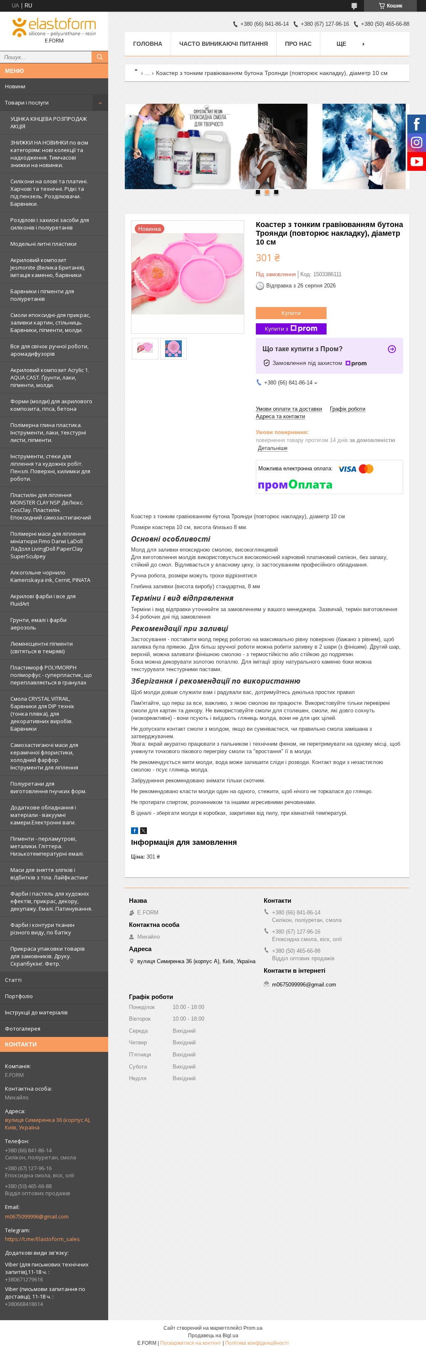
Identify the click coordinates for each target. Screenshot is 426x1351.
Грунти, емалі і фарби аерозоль (38, 623)
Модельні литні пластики (43, 243)
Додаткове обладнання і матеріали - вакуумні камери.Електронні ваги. (43, 815)
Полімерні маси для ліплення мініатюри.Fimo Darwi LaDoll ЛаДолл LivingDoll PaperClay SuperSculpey (48, 545)
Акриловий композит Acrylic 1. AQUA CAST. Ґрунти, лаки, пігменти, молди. (49, 377)
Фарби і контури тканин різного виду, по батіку (42, 928)
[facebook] (134, 832)
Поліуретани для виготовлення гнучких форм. (48, 787)
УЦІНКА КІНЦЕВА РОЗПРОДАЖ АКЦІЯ (48, 122)
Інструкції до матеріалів (36, 1012)
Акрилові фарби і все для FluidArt (43, 599)
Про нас (298, 43)
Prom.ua (253, 1328)
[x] (143, 832)
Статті (13, 980)
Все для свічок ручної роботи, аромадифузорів (49, 349)
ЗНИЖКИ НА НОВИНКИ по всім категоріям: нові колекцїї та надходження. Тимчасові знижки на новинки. (49, 154)
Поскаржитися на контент (190, 1343)
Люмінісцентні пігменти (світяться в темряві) (41, 647)
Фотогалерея (22, 1028)
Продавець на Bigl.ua (213, 1336)
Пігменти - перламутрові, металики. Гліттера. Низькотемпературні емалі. (47, 846)
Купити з (276, 328)
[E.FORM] (54, 27)
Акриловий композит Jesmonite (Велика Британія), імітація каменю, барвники (47, 267)
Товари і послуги (27, 102)
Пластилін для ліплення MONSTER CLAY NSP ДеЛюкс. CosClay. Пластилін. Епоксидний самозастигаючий (50, 506)
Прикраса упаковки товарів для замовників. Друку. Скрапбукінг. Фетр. (47, 956)
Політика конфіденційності (257, 1343)
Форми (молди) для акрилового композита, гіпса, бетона (51, 404)
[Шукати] (100, 57)
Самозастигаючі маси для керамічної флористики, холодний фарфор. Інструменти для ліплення (44, 756)
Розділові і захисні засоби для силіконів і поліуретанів (49, 223)
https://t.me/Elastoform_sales (42, 1239)
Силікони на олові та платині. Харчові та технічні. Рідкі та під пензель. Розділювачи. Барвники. (49, 192)
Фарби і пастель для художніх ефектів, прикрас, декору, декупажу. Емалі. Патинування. (51, 901)
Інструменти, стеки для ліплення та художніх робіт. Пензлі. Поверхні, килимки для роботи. (50, 467)
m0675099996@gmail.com (37, 1216)
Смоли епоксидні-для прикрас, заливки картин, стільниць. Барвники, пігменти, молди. (50, 322)
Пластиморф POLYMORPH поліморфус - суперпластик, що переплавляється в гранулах (51, 675)
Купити (291, 313)
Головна (147, 43)
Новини (15, 86)
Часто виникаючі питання (223, 43)
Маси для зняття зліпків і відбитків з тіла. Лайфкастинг (49, 873)
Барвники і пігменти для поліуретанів (42, 294)
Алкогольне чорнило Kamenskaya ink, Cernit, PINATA (50, 576)
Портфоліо (19, 996)
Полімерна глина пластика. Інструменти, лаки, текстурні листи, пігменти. (48, 432)
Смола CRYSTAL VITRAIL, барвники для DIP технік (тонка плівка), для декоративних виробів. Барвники (42, 713)
